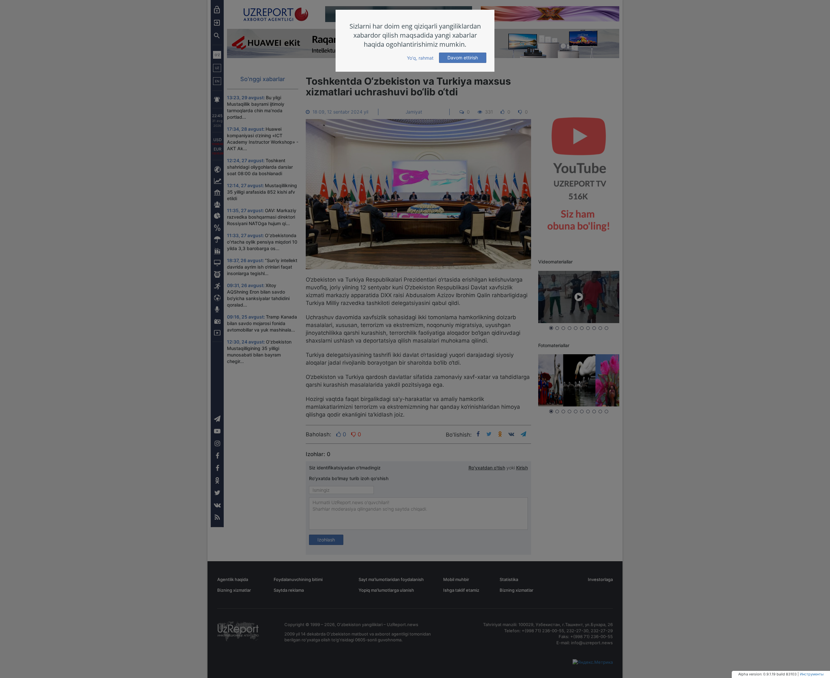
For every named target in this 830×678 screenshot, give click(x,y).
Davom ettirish (462, 57)
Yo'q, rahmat (420, 58)
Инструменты (812, 674)
